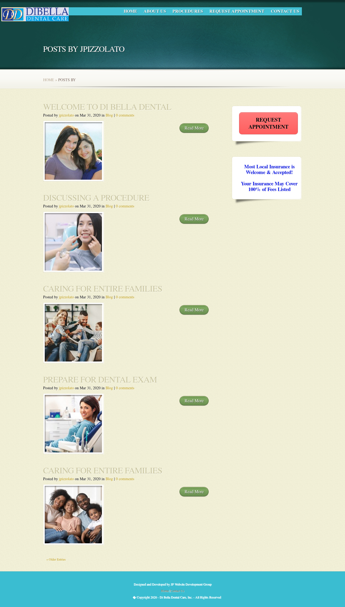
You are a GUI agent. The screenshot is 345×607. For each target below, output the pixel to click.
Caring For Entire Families (102, 288)
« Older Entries (56, 559)
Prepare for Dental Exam (100, 379)
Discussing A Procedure (96, 197)
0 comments (125, 115)
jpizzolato (66, 115)
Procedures (187, 11)
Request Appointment (236, 11)
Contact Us (285, 11)
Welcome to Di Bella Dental (107, 106)
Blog (109, 115)
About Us (155, 11)
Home (130, 11)
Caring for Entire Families (102, 470)
